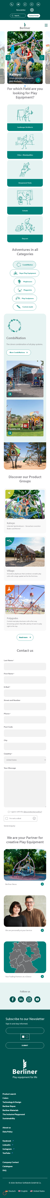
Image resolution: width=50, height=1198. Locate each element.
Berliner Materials (10, 1110)
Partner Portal (33, 16)
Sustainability (9, 1118)
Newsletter (21, 10)
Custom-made (27, 307)
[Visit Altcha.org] (34, 818)
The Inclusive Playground (14, 1114)
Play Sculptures (28, 298)
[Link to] (38, 80)
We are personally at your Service (18, 930)
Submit (25, 1045)
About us (7, 1127)
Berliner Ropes (9, 1106)
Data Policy (7, 1131)
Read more (23, 637)
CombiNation (28, 265)
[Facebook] (25, 4)
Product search (9, 1094)
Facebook (7, 1141)
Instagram (7, 1149)
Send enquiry (9, 825)
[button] (4, 1193)
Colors (5, 1098)
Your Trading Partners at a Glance (18, 976)
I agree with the (26, 811)
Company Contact (11, 1162)
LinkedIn (7, 1145)
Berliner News (11, 884)
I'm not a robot (15, 818)
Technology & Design (12, 1102)
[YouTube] (18, 4)
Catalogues (8, 1166)
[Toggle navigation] (46, 25)
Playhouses (27, 282)
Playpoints (28, 290)
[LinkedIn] (38, 4)
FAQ (4, 1170)
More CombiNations (17, 352)
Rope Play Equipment (27, 273)
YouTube (6, 1153)
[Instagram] (31, 4)
